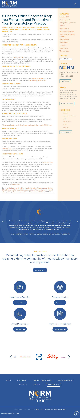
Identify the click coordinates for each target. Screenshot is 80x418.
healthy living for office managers (36, 188)
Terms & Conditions (51, 409)
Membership (67, 122)
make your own (47, 162)
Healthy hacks (10, 188)
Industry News (64, 29)
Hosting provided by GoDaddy (10, 413)
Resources (63, 45)
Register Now (59, 329)
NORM (9, 192)
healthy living (20, 188)
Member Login (65, 132)
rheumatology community (37, 80)
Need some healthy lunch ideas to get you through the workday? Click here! (27, 125)
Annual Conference (69, 116)
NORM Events (64, 39)
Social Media (64, 48)
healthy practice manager (20, 190)
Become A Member (66, 103)
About (65, 113)
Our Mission (39, 270)
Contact (65, 128)
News (65, 125)
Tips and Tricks (64, 51)
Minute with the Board (67, 32)
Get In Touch (65, 81)
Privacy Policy (40, 409)
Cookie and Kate (18, 57)
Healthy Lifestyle (65, 20)
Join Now (59, 303)
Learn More (19, 329)
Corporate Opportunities (42, 380)
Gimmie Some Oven (37, 78)
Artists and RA (64, 17)
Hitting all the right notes (68, 23)
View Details (19, 303)
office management (18, 192)
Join (64, 119)
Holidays (62, 26)
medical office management (38, 190)
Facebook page (15, 185)
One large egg (6, 149)
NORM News (64, 42)
